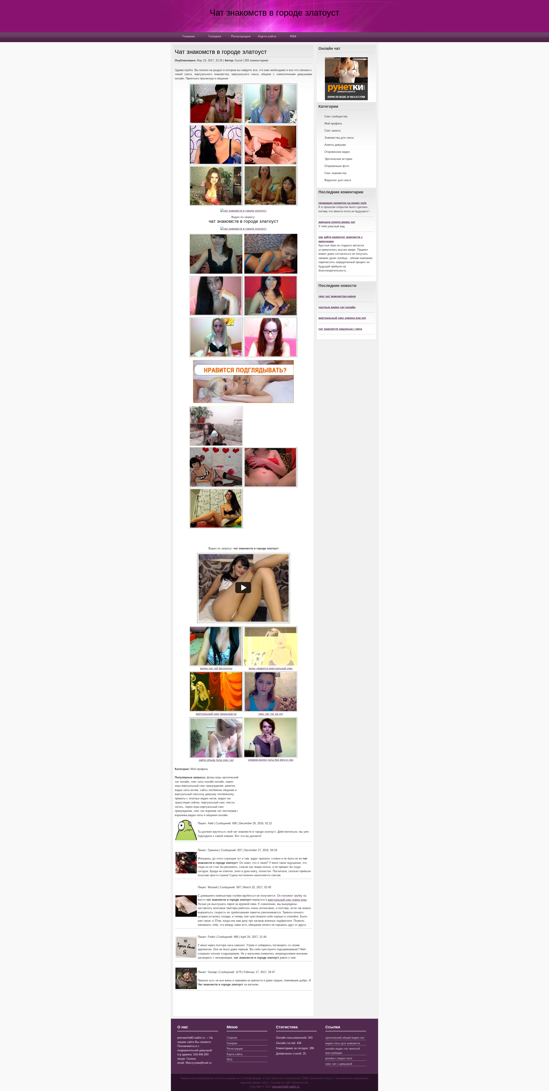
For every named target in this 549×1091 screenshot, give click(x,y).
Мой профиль (333, 123)
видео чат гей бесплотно (216, 668)
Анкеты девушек (335, 144)
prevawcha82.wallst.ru (286, 1086)
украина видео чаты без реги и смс (271, 759)
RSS (293, 36)
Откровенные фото (336, 166)
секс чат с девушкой (338, 1063)
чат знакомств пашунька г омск (340, 328)
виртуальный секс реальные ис (216, 713)
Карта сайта (267, 36)
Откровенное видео (337, 151)
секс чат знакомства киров (337, 296)
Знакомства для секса (339, 137)
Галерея (214, 36)
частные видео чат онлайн (337, 307)
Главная (188, 36)
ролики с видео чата (338, 1058)
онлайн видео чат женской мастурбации (342, 1051)
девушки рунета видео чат (336, 222)
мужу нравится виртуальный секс (271, 668)
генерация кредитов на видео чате (342, 203)
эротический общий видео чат (344, 1037)
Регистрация (240, 36)
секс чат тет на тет (270, 713)
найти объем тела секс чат (216, 760)
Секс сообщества (335, 116)
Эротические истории (338, 159)
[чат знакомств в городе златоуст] (243, 210)
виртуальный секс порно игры (287, 899)
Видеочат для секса (337, 180)
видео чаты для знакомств (342, 1043)
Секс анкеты (332, 130)
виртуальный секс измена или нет (342, 318)
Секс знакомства (335, 173)
